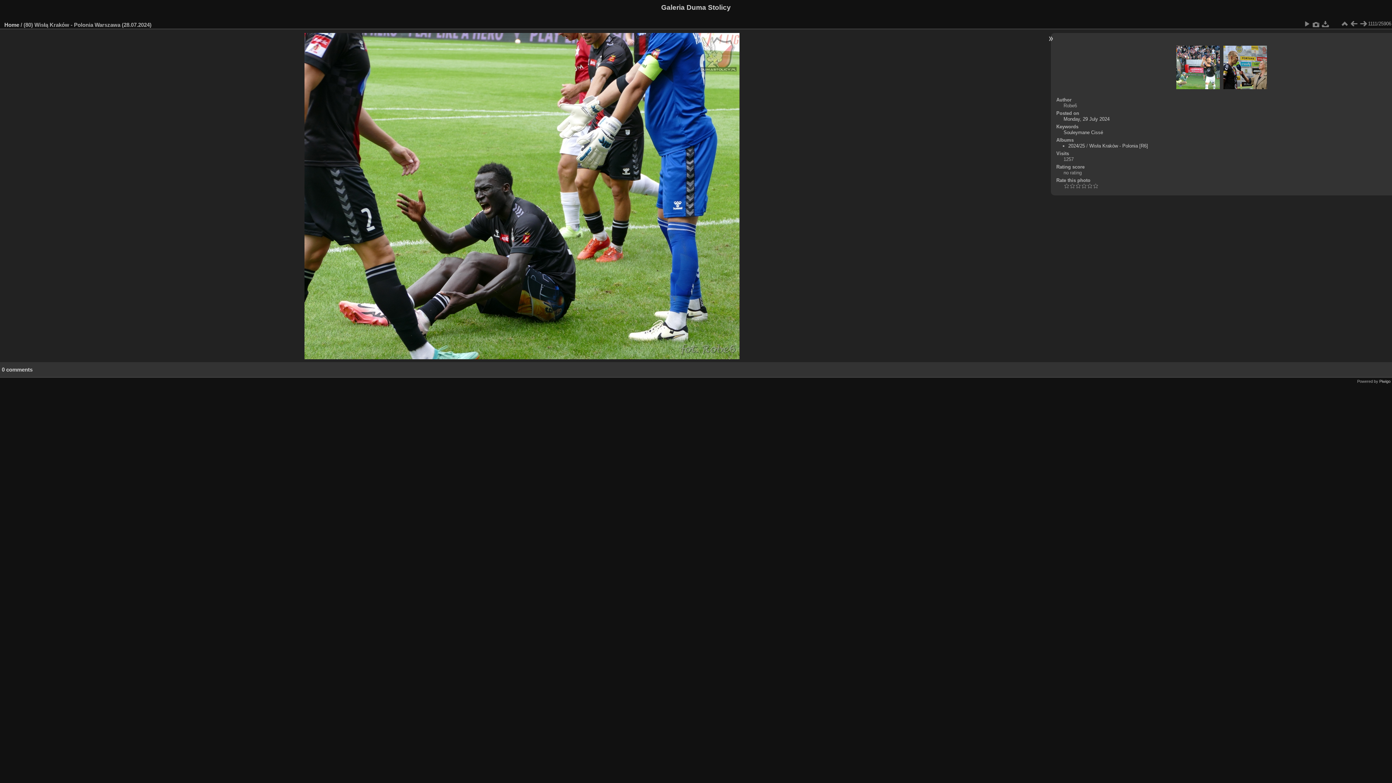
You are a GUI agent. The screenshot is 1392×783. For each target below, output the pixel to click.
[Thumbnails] (1344, 24)
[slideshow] (1307, 24)
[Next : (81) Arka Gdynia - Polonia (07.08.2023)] (1363, 24)
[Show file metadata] (1316, 24)
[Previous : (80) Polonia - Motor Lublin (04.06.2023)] (1354, 24)
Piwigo (1385, 381)
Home (11, 25)
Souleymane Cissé (1083, 132)
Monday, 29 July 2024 (1087, 119)
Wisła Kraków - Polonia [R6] (1118, 146)
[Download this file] (1325, 24)
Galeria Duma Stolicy (696, 7)
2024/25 (1076, 146)
